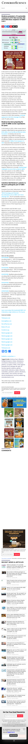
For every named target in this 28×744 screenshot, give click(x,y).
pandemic (11, 372)
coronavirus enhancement (8, 363)
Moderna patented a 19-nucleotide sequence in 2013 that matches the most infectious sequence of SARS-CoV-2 (16, 566)
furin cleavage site (12, 366)
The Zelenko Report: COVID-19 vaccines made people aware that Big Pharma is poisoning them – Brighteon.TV (16, 702)
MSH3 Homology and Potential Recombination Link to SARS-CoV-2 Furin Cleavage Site (12, 194)
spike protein (5, 373)
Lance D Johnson (12, 23)
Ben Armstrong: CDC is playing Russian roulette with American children (16, 696)
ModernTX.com (5, 327)
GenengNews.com (6, 321)
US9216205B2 (5, 268)
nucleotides (4, 372)
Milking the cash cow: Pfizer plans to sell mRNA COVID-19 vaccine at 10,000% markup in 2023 (16, 651)
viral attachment (6, 377)
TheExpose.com (5, 318)
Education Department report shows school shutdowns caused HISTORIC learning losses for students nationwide (16, 658)
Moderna (22, 370)
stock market (13, 373)
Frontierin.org (5, 330)
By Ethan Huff (14, 577)
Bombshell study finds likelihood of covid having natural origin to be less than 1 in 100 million (15, 623)
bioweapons (20, 361)
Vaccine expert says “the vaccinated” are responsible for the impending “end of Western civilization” (16, 595)
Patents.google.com (6, 333)
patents (17, 372)
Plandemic (22, 372)
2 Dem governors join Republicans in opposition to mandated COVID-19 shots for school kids (16, 644)
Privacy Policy (11, 732)
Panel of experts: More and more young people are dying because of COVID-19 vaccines (16, 582)
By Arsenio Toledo (15, 584)
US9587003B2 (5, 291)
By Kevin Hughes (15, 698)
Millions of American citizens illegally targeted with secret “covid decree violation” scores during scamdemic (16, 602)
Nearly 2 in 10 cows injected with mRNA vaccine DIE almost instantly (16, 588)
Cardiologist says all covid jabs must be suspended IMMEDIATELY (16, 665)
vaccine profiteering (19, 375)
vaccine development (7, 375)
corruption (9, 364)
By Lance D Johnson (15, 569)
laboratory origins (14, 370)
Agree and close (13, 735)
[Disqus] (14, 471)
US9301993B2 (5, 282)
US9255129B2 (4, 274)
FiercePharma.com (6, 324)
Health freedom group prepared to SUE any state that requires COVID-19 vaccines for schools (16, 637)
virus (12, 377)
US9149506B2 (5, 257)
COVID (14, 364)
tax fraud (19, 373)
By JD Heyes (14, 685)
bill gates (21, 359)
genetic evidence (11, 368)
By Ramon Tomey (15, 647)
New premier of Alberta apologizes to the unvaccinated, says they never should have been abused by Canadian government (16, 574)
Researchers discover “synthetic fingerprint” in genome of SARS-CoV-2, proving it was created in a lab (16, 690)
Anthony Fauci (14, 359)
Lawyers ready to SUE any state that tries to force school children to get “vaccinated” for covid (16, 630)
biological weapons (6, 361)
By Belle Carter (15, 590)
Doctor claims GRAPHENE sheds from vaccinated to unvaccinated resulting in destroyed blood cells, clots (16, 616)
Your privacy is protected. (6, 396)
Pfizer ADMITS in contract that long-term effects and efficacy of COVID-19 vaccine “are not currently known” (16, 609)
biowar (14, 361)
